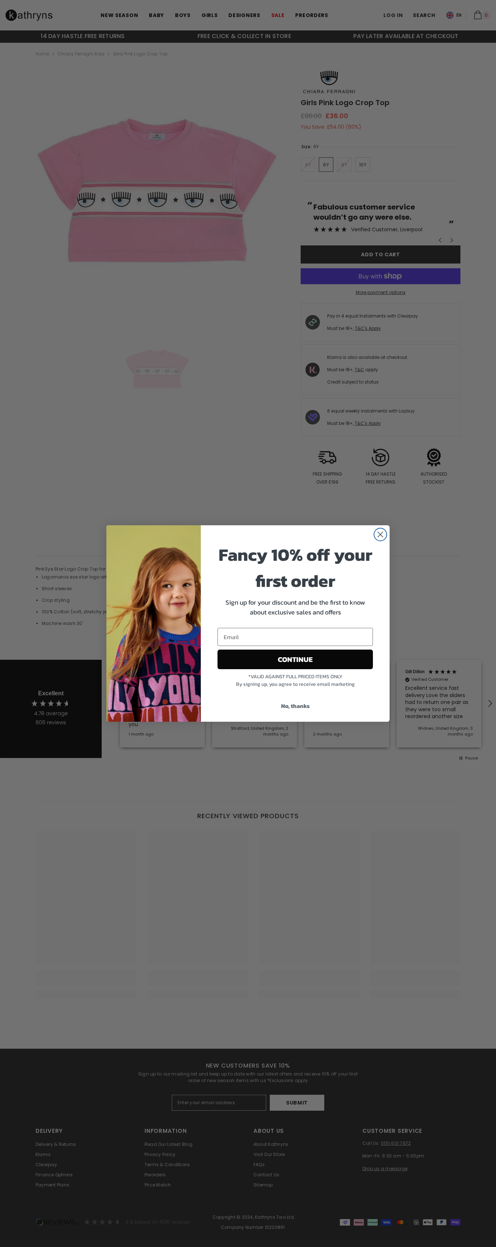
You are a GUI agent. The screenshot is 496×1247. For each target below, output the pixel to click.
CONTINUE (295, 659)
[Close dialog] (380, 534)
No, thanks (295, 705)
